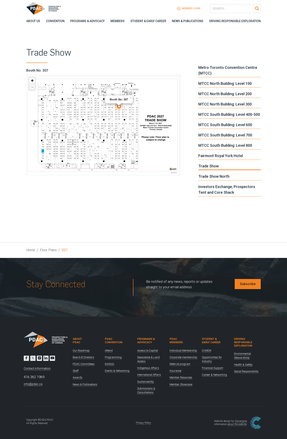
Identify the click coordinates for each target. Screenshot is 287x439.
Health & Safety (243, 364)
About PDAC (77, 340)
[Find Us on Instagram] (39, 358)
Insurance (175, 370)
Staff (76, 370)
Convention (55, 21)
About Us (33, 21)
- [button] (32, 87)
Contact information (37, 368)
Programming (113, 357)
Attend (109, 350)
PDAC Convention (113, 340)
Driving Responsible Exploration (235, 21)
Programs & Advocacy (87, 21)
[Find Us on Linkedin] (46, 358)
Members (118, 21)
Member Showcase (181, 384)
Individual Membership (183, 350)
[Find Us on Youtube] (52, 358)
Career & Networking (214, 374)
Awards (77, 377)
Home (30, 250)
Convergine (241, 421)
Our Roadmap (81, 350)
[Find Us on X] (33, 358)
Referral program (180, 364)
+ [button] (32, 80)
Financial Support (212, 368)
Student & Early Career (148, 21)
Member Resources (181, 377)
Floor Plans (48, 250)
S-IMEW (206, 350)
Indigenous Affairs (148, 368)
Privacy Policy (143, 422)
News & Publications (187, 21)
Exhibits (109, 364)
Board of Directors (83, 357)
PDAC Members (176, 340)
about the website (237, 424)
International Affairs (149, 374)
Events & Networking (117, 370)
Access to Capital (147, 350)
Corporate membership (183, 357)
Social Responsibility (246, 371)
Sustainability (145, 381)
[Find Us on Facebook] (26, 358)
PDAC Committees (84, 364)
